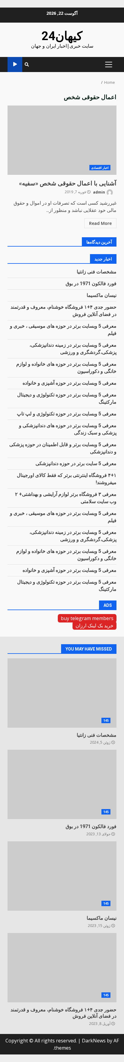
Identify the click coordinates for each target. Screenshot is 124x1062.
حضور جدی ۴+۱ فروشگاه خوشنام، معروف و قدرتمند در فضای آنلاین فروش (62, 967)
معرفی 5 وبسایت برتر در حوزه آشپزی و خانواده (69, 383)
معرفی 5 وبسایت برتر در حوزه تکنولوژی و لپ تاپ (66, 414)
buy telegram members (87, 618)
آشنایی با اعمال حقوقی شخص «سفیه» (62, 140)
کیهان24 (62, 36)
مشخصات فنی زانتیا (96, 272)
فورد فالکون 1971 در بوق (91, 283)
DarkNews (94, 1040)
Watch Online (15, 64)
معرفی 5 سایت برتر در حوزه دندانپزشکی (76, 463)
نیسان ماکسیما (101, 295)
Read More (100, 223)
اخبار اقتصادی (100, 167)
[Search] (27, 64)
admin (99, 191)
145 (106, 720)
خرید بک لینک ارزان (94, 625)
